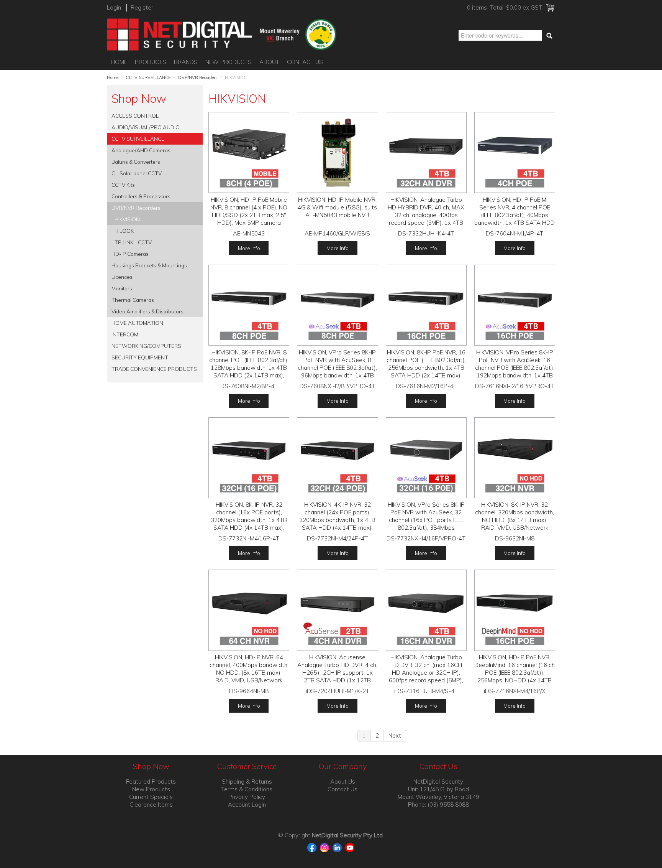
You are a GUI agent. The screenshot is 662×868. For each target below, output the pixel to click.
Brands (186, 62)
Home (119, 62)
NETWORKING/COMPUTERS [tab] (146, 346)
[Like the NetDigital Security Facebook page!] (312, 847)
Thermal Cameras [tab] (132, 299)
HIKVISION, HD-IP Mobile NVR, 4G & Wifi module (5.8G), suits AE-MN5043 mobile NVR (337, 207)
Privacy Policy (246, 796)
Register (142, 7)
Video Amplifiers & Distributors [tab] (147, 311)
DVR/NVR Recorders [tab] (136, 207)
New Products (228, 62)
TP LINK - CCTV (133, 242)
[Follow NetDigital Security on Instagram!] (325, 847)
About (269, 62)
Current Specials (151, 796)
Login (114, 7)
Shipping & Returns (247, 781)
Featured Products (151, 781)
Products (150, 62)
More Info (249, 248)
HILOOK (124, 230)
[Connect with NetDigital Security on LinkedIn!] (338, 847)
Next (394, 735)
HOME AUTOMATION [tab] (137, 323)
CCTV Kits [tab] (123, 184)
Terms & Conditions (246, 789)
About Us (342, 781)
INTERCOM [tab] (124, 334)
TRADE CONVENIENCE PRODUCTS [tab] (154, 369)
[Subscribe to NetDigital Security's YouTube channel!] (350, 847)
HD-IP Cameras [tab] (130, 253)
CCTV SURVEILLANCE (148, 77)
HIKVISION (127, 219)
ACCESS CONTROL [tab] (135, 115)
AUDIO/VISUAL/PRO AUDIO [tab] (145, 127)
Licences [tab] (122, 276)
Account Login (247, 804)
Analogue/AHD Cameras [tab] (140, 150)
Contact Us (305, 62)
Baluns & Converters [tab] (135, 161)
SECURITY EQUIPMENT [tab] (139, 357)
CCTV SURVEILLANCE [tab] (137, 138)
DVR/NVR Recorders (198, 77)
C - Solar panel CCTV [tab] (136, 173)
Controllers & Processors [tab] (140, 196)
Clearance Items (151, 804)
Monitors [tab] (121, 288)
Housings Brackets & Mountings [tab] (149, 265)
